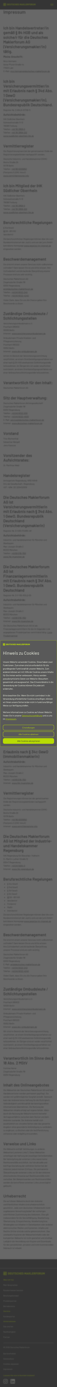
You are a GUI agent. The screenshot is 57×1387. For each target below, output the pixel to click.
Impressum (11, 719)
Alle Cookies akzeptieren (28, 741)
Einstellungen (28, 727)
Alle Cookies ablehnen (28, 734)
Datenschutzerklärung (32, 715)
